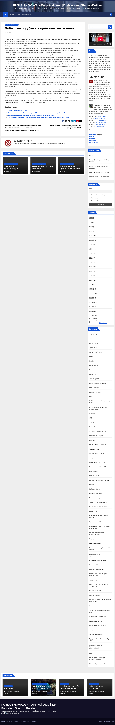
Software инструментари (97, 431)
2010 (91, 280)
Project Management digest (99, 195)
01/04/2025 (93, 691)
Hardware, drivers (95, 370)
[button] (107, 14)
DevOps (91, 361)
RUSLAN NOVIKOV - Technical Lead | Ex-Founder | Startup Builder (57, 5)
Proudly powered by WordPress (9, 721)
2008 (91, 289)
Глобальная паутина (96, 498)
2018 (91, 249)
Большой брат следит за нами (99, 480)
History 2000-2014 (24, 14)
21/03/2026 (37, 691)
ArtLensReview (101, 120)
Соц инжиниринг (95, 591)
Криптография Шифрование (98, 522)
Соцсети (92, 606)
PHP (90, 396)
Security (92, 413)
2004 (91, 307)
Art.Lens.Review (101, 116)
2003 (91, 311)
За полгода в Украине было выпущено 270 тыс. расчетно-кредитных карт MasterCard (37, 113)
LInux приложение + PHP (97, 383)
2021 (91, 236)
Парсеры (92, 539)
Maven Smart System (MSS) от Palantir (42, 687)
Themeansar (32, 721)
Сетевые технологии (96, 569)
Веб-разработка (94, 489)
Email (90, 188)
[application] (100, 39)
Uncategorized (94, 449)
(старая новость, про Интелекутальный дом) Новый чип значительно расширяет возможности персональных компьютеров (23, 128)
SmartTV (92, 422)
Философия (93, 630)
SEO (90, 418)
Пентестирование (95, 543)
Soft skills (92, 427)
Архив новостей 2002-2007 (11, 24)
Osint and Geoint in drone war (99, 172)
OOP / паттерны (94, 387)
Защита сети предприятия (98, 502)
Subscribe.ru (103, 323)
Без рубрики (93, 471)
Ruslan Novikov (24, 141)
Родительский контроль (97, 560)
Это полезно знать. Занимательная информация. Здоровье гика (99, 647)
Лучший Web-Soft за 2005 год (18, 110)
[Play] (91, 44)
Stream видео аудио (96, 436)
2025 (91, 222)
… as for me (93, 334)
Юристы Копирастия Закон (98, 664)
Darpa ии (92, 155)
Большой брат (94, 476)
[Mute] (107, 44)
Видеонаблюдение (95, 493)
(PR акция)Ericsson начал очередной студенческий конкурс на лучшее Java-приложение (38, 117)
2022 (91, 231)
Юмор (91, 653)
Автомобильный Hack (96, 453)
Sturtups (92, 440)
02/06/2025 (65, 691)
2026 (91, 218)
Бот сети (92, 484)
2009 (91, 284)
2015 (91, 262)
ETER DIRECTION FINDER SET (99, 177)
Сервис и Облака (95, 565)
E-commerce (93, 365)
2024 (91, 227)
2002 (91, 315)
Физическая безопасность (98, 625)
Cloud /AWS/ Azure (95, 352)
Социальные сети (95, 595)
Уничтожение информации (98, 616)
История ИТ (93, 511)
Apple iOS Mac (94, 343)
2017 (90, 253)
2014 (91, 267)
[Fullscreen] (110, 44)
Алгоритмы (93, 458)
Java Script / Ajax (95, 379)
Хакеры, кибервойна (96, 634)
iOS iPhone (92, 374)
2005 (91, 302)
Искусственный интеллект (98, 507)
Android (91, 339)
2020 (91, 240)
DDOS (91, 356)
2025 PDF (93, 143)
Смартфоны (93, 580)
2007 (91, 293)
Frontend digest (95, 201)
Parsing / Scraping (95, 392)
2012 (91, 271)
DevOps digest (95, 198)
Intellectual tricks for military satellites (69, 687)
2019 (91, 244)
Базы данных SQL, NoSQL (98, 467)
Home (12, 14)
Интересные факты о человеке (42, 167)
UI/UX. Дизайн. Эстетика (97, 444)
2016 (91, 258)
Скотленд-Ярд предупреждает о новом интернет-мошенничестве (31, 115)
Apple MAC (93, 348)
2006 (91, 298)
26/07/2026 (9, 691)
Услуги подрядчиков (96, 621)
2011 (90, 275)
